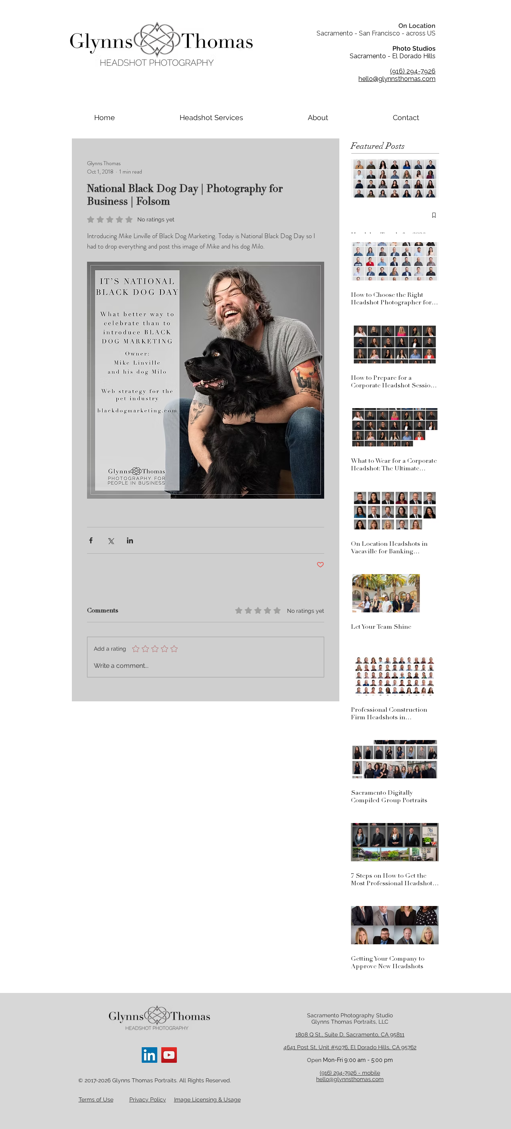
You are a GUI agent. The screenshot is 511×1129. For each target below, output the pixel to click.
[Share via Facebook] (91, 540)
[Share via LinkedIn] (130, 540)
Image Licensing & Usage (207, 1099)
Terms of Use (96, 1099)
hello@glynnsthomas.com (350, 1079)
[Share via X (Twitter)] (110, 540)
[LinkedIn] (149, 1055)
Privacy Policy (147, 1099)
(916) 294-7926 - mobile (350, 1073)
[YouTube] (169, 1055)
